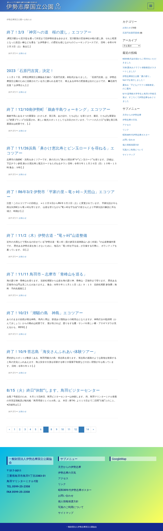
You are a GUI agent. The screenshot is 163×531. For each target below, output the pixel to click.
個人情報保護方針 (131, 145)
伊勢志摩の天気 (130, 120)
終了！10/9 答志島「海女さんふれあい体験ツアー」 (52, 351)
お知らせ (22, 53)
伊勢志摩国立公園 (14, 19)
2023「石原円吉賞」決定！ (30, 71)
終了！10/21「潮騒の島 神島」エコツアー (45, 313)
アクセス (127, 125)
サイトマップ (129, 154)
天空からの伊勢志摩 (132, 115)
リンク (126, 130)
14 (87, 429)
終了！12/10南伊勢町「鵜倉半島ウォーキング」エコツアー (58, 109)
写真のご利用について (133, 150)
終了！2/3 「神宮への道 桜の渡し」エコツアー (49, 32)
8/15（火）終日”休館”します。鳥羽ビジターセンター (53, 390)
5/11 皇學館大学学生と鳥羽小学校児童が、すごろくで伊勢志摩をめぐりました (139, 97)
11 (69, 429)
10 (62, 429)
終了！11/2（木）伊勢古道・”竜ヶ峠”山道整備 (47, 235)
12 (75, 429)
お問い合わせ (129, 140)
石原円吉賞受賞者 (131, 33)
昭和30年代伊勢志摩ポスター (136, 135)
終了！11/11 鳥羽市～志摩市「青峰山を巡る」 (47, 274)
